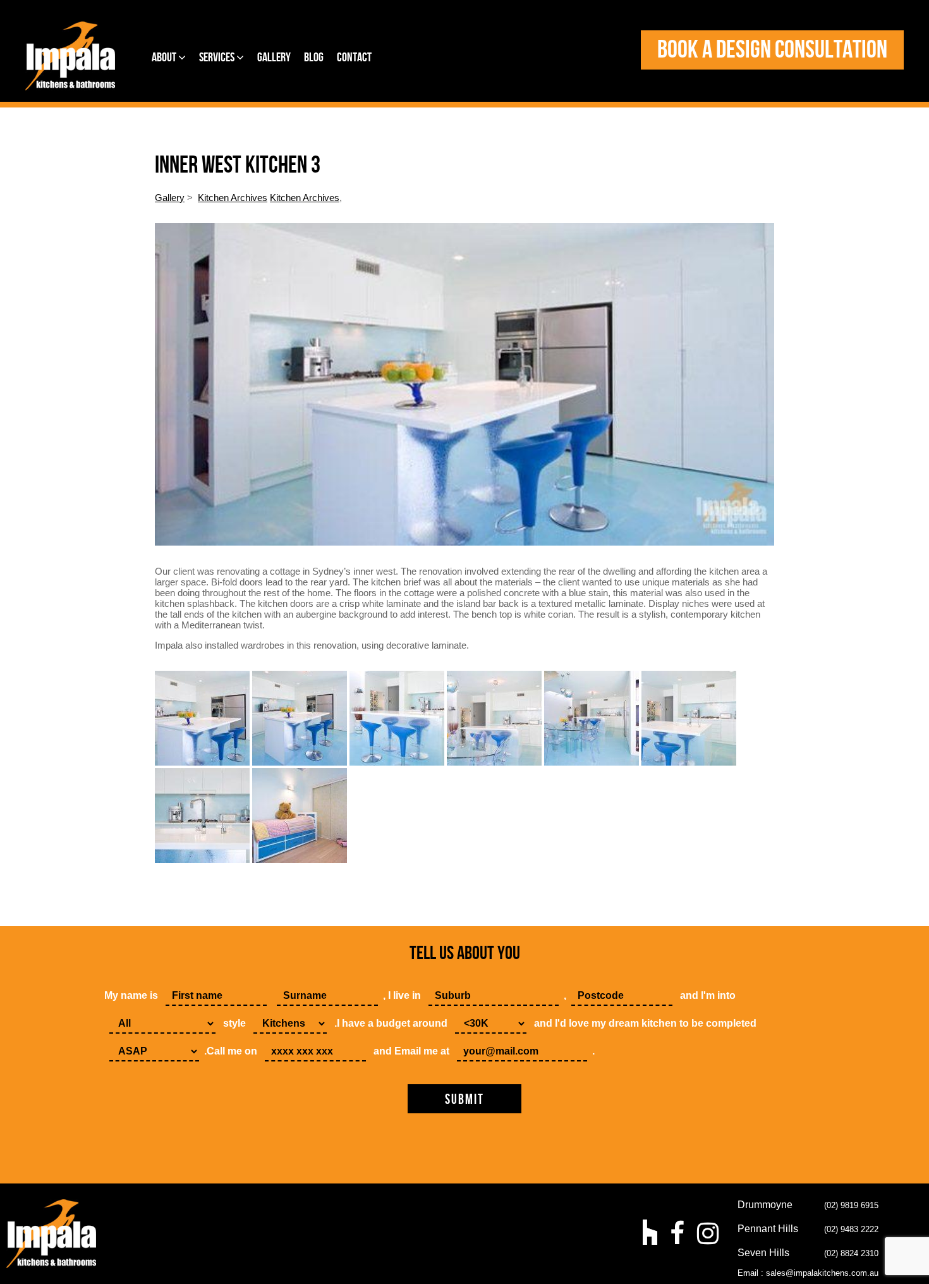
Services (217, 57)
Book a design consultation (772, 50)
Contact (354, 57)
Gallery (274, 57)
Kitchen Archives (232, 197)
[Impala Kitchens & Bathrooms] (70, 55)
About (165, 57)
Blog (314, 57)
